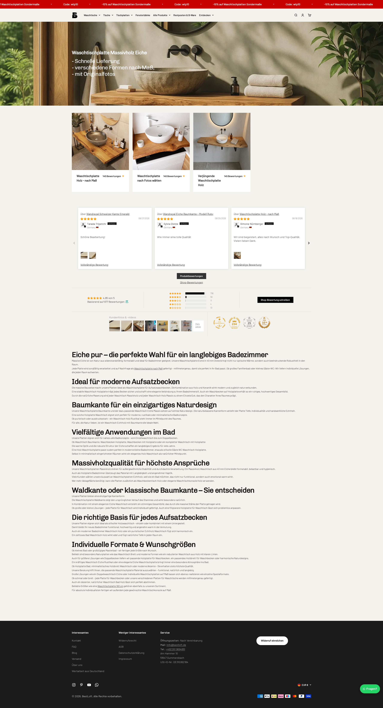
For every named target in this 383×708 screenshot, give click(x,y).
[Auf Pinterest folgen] (81, 685)
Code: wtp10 (38, 4)
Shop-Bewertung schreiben (275, 299)
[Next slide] (308, 243)
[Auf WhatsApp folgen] (97, 685)
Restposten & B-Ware (184, 15)
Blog (74, 652)
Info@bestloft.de (176, 644)
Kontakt (76, 640)
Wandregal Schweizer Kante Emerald (107, 214)
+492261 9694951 (175, 649)
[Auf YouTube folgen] (89, 685)
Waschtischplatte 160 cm (110, 586)
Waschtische (90, 15)
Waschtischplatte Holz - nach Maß (259, 214)
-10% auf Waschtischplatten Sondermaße (94, 4)
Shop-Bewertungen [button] (191, 282)
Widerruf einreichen (272, 640)
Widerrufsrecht (127, 640)
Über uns (77, 665)
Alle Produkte (160, 15)
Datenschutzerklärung (131, 652)
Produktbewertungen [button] (191, 276)
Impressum (125, 658)
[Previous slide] (74, 243)
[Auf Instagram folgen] (74, 685)
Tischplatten (123, 15)
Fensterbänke (143, 15)
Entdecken (205, 15)
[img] (88, 218)
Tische (106, 15)
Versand (76, 658)
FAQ (74, 646)
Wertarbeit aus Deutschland (88, 671)
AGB (121, 646)
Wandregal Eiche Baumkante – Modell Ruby (188, 214)
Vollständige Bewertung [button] (94, 264)
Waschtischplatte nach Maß (148, 368)
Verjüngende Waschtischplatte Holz (209, 180)
